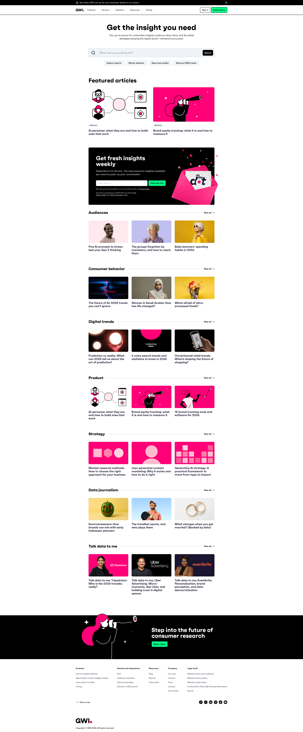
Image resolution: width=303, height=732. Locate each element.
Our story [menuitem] (172, 674)
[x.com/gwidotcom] (206, 702)
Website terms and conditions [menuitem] (200, 674)
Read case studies (160, 63)
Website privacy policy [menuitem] (197, 678)
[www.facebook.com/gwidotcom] (201, 702)
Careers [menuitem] (171, 678)
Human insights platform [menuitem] (87, 674)
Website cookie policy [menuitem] (197, 682)
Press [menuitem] (170, 682)
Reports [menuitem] (152, 678)
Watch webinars (136, 63)
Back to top (85, 702)
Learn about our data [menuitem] (85, 682)
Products (91, 10)
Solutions (120, 10)
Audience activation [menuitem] (126, 678)
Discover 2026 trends (186, 63)
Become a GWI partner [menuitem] (127, 686)
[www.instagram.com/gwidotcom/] (215, 702)
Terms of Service (116, 195)
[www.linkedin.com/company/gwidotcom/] (210, 702)
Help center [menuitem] (154, 682)
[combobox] (151, 53)
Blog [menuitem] (151, 674)
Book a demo (219, 10)
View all (207, 213)
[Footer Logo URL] (84, 721)
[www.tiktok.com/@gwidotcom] (220, 702)
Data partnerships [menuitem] (125, 682)
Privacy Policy (144, 189)
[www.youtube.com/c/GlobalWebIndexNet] (225, 702)
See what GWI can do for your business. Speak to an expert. (109, 2)
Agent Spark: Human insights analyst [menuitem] (92, 678)
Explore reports (114, 63)
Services (105, 10)
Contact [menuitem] (171, 686)
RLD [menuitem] (119, 674)
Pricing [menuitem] (149, 10)
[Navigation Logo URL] (80, 10)
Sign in (205, 10)
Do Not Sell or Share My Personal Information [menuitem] (207, 686)
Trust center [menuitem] (173, 691)
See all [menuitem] (190, 691)
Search (208, 53)
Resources (135, 10)
